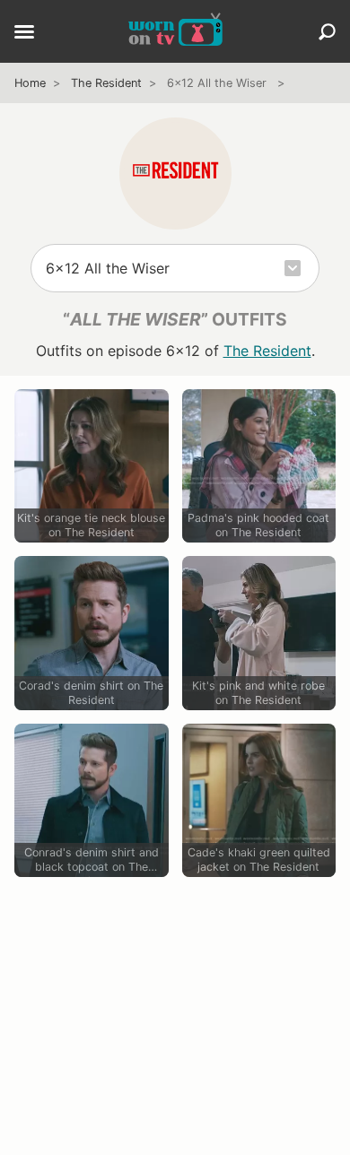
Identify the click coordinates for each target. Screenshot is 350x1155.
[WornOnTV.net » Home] (175, 31)
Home (30, 83)
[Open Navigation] (24, 33)
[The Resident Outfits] (175, 173)
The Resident (106, 83)
